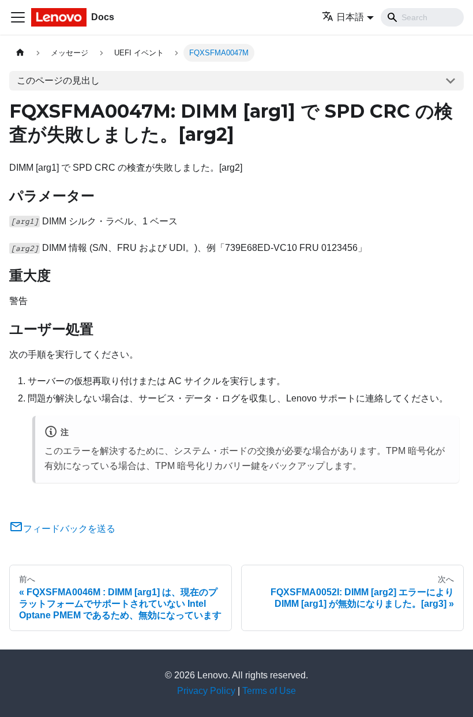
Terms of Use (269, 691)
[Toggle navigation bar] (18, 17)
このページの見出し (58, 80)
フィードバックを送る (69, 529)
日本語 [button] (350, 17)
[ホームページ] (20, 53)
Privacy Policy (206, 691)
